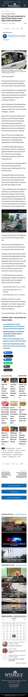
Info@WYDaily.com (14, 687)
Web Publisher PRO (19, 695)
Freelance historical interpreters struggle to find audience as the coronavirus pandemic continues (14, 579)
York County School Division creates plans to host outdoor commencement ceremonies (14, 346)
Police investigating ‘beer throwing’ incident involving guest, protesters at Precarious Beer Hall (21, 475)
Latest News (7, 11)
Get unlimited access (9, 1)
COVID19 (17, 450)
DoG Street (22, 450)
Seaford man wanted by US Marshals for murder (14, 544)
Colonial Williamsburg (10, 448)
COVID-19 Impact (10, 450)
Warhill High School (13, 456)
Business (13, 575)
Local (12, 11)
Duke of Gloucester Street (7, 452)
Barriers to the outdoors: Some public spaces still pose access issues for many (14, 610)
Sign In (19, 1)
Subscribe (6, 3)
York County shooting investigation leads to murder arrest (14, 560)
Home (2, 11)
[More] (21, 28)
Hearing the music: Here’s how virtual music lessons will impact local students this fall (14, 595)
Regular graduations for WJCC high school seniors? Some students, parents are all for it (13, 334)
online (24, 313)
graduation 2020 (17, 452)
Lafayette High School (17, 454)
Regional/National (10, 13)
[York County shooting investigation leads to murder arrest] (14, 555)
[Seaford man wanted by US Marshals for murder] (14, 539)
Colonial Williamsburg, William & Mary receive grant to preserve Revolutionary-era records (14, 528)
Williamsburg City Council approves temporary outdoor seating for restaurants (6, 475)
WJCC (19, 456)
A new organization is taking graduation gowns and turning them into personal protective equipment (14, 326)
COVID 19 (4, 450)
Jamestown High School (7, 454)
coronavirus (18, 448)
